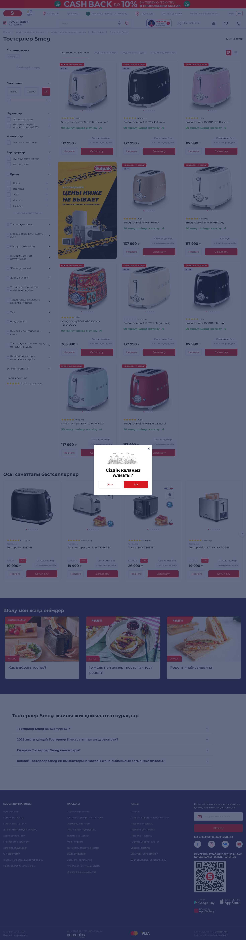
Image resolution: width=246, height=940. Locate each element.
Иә (136, 484)
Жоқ (110, 484)
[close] (148, 448)
